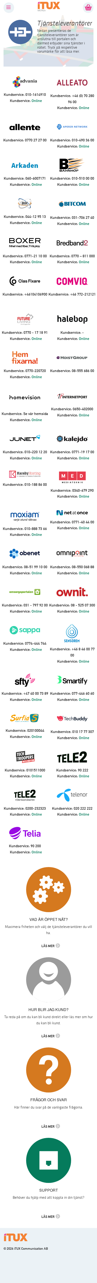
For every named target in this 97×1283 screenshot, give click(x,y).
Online (37, 100)
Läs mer (48, 946)
